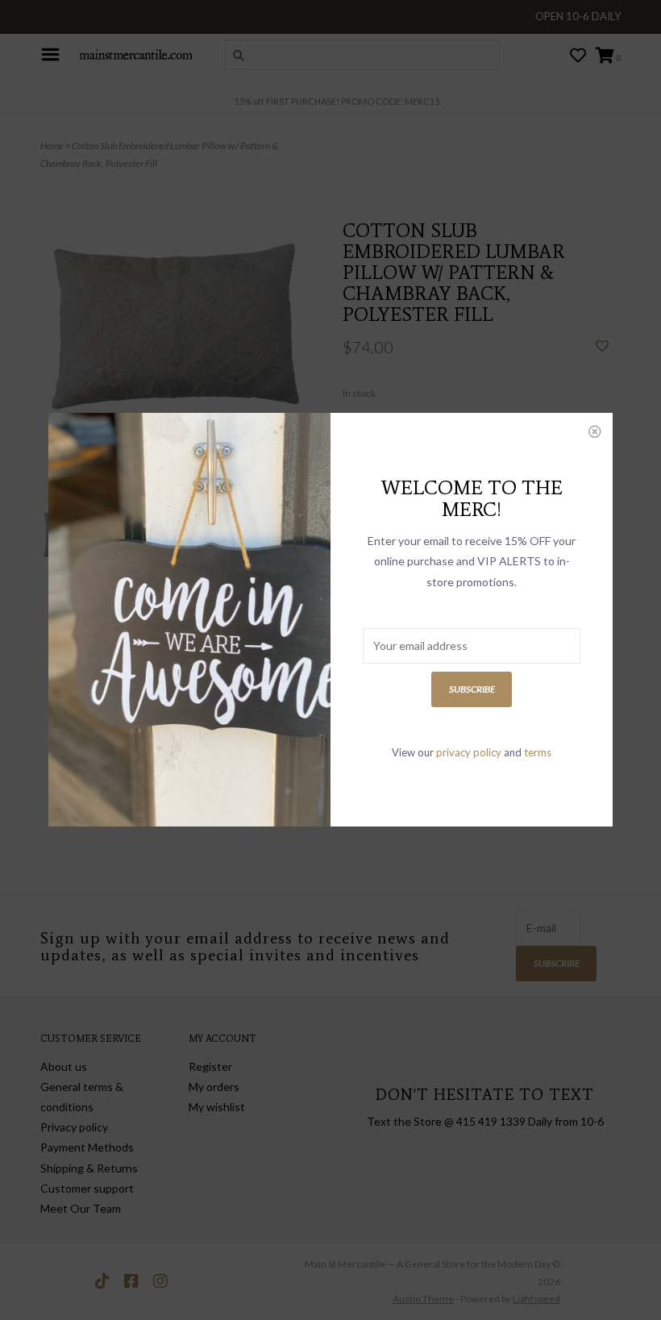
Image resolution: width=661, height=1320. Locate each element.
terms (537, 752)
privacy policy (468, 752)
